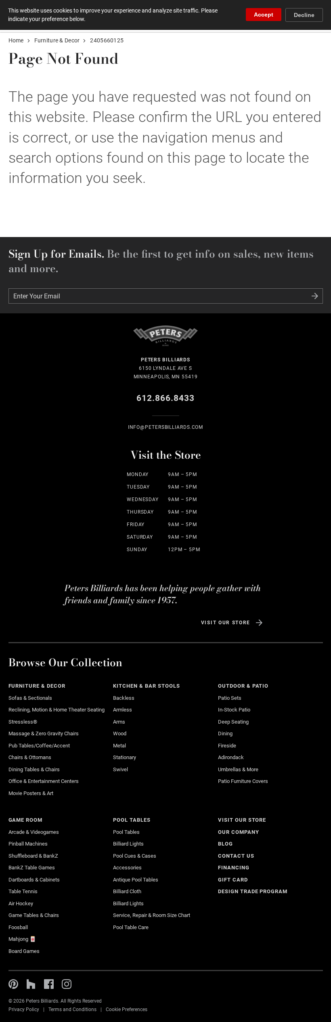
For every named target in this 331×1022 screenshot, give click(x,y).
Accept (263, 14)
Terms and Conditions (72, 1009)
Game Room (25, 820)
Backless (123, 698)
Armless (122, 710)
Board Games (24, 951)
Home (16, 40)
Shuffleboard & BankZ (33, 856)
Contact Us (236, 856)
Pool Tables (132, 820)
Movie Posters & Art (30, 793)
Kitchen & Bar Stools (146, 686)
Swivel (120, 769)
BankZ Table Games (31, 868)
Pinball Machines (28, 844)
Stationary (124, 757)
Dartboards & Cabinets (34, 880)
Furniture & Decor (57, 40)
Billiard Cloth (127, 891)
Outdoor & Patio (243, 686)
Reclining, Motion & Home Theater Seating (56, 710)
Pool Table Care (131, 927)
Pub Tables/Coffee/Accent (39, 746)
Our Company (238, 832)
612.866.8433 (165, 398)
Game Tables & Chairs (33, 915)
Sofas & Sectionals (30, 698)
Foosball (18, 927)
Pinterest (13, 984)
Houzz (31, 984)
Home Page (165, 340)
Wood (119, 733)
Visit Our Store (225, 622)
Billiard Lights (128, 844)
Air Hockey (20, 903)
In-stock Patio (234, 710)
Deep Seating (233, 722)
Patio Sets (229, 698)
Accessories (127, 868)
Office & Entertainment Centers (43, 781)
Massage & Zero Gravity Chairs (43, 733)
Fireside (227, 746)
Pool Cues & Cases (134, 856)
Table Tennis (23, 891)
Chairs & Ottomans (29, 757)
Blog (225, 844)
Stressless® (22, 722)
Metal (119, 746)
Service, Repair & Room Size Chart (151, 915)
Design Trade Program (252, 891)
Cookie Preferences (126, 1009)
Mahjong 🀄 (22, 939)
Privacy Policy (23, 1009)
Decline (304, 15)
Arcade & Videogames (33, 832)
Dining (225, 733)
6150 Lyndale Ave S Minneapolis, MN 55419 (166, 368)
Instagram (66, 984)
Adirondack (231, 757)
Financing (233, 868)
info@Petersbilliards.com (165, 427)
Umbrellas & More (238, 769)
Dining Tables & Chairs (34, 769)
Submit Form (315, 296)
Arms (119, 722)
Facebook (49, 984)
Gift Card (233, 880)
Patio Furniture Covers (243, 781)
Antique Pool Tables (135, 880)
